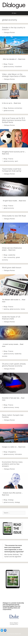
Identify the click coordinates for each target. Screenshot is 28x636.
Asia (5, 257)
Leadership (11, 255)
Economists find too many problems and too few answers (12, 464)
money (23, 309)
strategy (17, 502)
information (18, 454)
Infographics (12, 452)
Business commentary (15, 108)
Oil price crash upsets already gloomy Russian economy (14, 365)
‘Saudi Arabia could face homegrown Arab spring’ (11, 170)
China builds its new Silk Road (14, 216)
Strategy (11, 500)
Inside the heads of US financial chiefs (11, 318)
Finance (10, 64)
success (4, 356)
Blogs (5, 64)
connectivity (11, 257)
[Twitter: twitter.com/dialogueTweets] (2, 630)
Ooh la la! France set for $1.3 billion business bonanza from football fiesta (13, 120)
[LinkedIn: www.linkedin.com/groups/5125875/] (5, 630)
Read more (21, 59)
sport (16, 161)
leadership (18, 353)
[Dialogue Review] (14, 5)
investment (18, 66)
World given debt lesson (11, 267)
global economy (9, 66)
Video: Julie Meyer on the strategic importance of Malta (14, 75)
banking (6, 309)
